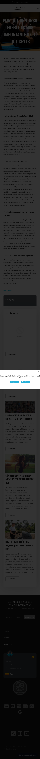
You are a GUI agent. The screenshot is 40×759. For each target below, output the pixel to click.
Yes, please (14, 382)
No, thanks (25, 382)
